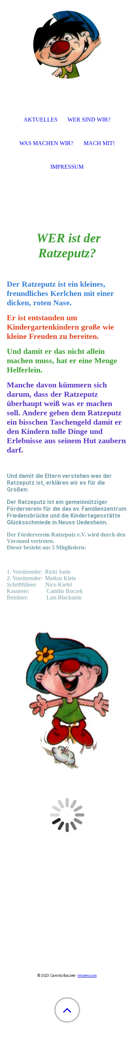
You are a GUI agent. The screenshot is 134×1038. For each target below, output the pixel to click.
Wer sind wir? (89, 120)
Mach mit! (99, 143)
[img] (67, 45)
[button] (67, 1010)
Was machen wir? (46, 143)
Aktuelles (41, 120)
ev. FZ (46, 884)
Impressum (87, 976)
